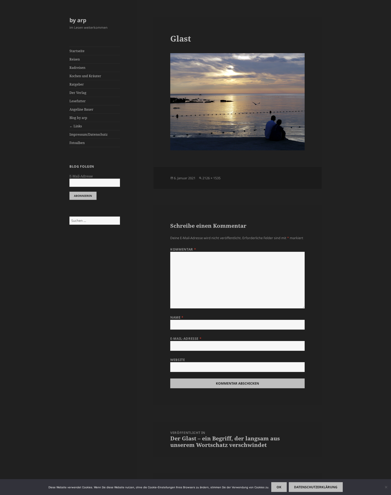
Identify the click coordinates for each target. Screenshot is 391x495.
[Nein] (386, 487)
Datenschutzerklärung (315, 487)
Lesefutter (77, 101)
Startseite (77, 51)
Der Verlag (77, 92)
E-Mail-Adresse (81, 176)
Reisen (74, 59)
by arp (77, 20)
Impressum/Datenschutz (88, 134)
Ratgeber (76, 84)
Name (176, 317)
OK (279, 487)
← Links (75, 126)
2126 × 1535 (211, 178)
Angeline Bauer (81, 109)
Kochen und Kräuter (85, 76)
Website (177, 360)
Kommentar (183, 249)
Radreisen (77, 67)
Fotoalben (77, 143)
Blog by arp (78, 118)
